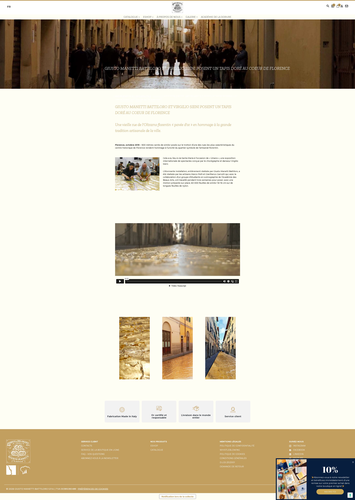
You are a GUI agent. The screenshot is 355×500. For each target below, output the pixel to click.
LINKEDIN (298, 454)
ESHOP (154, 446)
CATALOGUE (156, 450)
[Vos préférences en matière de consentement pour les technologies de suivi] (350, 495)
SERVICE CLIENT (89, 441)
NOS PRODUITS (158, 441)
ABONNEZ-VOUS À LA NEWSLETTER (99, 458)
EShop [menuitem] (147, 17)
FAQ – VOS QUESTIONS (93, 454)
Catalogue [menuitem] (131, 17)
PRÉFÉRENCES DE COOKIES (93, 489)
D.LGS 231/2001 (227, 462)
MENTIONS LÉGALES (230, 441)
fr (9, 6)
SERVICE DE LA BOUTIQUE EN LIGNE (100, 450)
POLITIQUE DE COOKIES (232, 454)
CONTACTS (86, 446)
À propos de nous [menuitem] (169, 17)
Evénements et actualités (133, 96)
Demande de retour (232, 466)
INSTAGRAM (299, 446)
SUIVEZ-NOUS (296, 441)
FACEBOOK (299, 450)
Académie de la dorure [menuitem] (216, 17)
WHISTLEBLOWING (230, 450)
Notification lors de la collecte (178, 496)
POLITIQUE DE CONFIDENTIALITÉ (237, 446)
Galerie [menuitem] (191, 17)
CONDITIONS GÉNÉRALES (233, 458)
